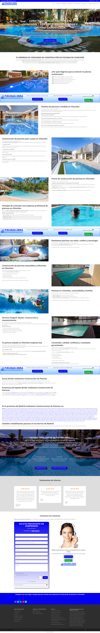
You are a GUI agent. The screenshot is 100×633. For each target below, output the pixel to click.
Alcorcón (26, 408)
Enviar (45, 577)
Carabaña (58, 409)
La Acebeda (16, 413)
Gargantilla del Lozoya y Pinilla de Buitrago (46, 412)
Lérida (37, 393)
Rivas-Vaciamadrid (16, 417)
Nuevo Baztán (82, 414)
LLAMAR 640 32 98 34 (41, 468)
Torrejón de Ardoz (63, 418)
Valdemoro (47, 419)
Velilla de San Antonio (85, 419)
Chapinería (84, 409)
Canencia (55, 409)
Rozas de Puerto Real (43, 417)
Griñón (62, 412)
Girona (6, 393)
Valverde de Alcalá (78, 419)
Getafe (59, 412)
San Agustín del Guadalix (51, 417)
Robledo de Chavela (30, 417)
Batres (64, 408)
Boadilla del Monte (89, 408)
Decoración (84, 3)
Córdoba (54, 392)
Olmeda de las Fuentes (89, 414)
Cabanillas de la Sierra (28, 409)
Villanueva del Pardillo (49, 420)
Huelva (20, 393)
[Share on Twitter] (18, 602)
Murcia (48, 393)
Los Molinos (50, 413)
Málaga (45, 393)
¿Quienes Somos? (18, 610)
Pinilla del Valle (46, 415)
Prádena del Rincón (75, 415)
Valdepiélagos (60, 419)
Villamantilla (26, 420)
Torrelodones (89, 418)
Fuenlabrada (8, 412)
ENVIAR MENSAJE (37, 99)
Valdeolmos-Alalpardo (53, 419)
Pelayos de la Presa (25, 415)
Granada (9, 393)
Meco (92, 413)
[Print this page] (26, 602)
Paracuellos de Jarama (8, 415)
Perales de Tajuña (32, 415)
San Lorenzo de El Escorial (70, 417)
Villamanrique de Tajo (16, 420)
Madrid (42, 393)
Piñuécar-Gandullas (55, 415)
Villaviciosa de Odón (70, 420)
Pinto (50, 415)
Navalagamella (56, 414)
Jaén (26, 393)
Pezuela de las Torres (39, 415)
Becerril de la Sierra (68, 408)
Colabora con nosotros (19, 615)
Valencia (40, 395)
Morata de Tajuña (37, 414)
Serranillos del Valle (27, 418)
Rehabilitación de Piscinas (56, 612)
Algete (36, 408)
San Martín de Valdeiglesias (88, 417)
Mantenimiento (77, 3)
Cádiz (40, 392)
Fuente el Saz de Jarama (15, 412)
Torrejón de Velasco (78, 418)
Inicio (53, 3)
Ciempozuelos (92, 409)
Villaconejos (6, 420)
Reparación (70, 3)
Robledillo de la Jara (23, 417)
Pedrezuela (20, 415)
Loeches (46, 413)
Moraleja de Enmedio (25, 414)
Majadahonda (81, 413)
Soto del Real (44, 418)
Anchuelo (45, 408)
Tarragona (23, 395)
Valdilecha (73, 419)
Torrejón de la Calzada (71, 418)
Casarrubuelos (63, 409)
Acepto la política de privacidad (21, 574)
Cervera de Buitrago (77, 409)
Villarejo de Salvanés (63, 420)
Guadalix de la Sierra (67, 412)
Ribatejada (11, 417)
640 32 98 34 (63, 99)
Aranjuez (49, 408)
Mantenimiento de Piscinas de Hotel (58, 624)
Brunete (10, 409)
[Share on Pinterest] (23, 602)
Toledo (37, 395)
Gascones (56, 412)
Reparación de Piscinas (56, 614)
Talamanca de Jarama (50, 418)
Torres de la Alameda (8, 419)
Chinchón (87, 409)
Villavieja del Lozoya (77, 420)
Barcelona (31, 392)
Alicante (12, 392)
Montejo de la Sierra (17, 414)
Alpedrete (39, 408)
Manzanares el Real (87, 413)
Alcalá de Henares (17, 408)
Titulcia (58, 418)
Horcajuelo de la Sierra (90, 412)
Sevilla (18, 395)
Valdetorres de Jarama (67, 419)
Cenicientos (68, 409)
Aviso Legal (17, 612)
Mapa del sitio (17, 621)
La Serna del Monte (30, 413)
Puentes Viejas (88, 415)
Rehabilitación (64, 3)
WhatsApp (87, 100)
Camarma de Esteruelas (44, 409)
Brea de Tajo (7, 409)
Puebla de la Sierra (82, 415)
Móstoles (42, 414)
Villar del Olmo (56, 420)
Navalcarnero (61, 414)
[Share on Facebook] (15, 602)
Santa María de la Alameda (15, 418)
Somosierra (39, 418)
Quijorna (92, 415)
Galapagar (28, 412)
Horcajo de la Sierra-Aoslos (81, 412)
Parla (14, 415)
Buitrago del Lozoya (15, 409)
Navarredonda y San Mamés (69, 414)
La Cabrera (20, 413)
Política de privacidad (18, 617)
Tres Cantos (15, 419)
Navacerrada (46, 414)
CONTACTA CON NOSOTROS (59, 468)
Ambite (42, 408)
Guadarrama (73, 412)
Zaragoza (53, 395)
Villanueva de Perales (41, 420)
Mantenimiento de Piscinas (56, 622)
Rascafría (3, 417)
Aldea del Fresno (31, 408)
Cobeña (96, 409)
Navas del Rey (77, 414)
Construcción (58, 3)
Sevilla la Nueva (34, 418)
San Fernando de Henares (60, 417)
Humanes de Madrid (10, 413)
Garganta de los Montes (35, 412)
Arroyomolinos (59, 408)
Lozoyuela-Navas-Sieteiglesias (69, 413)
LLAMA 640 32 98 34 (50, 40)
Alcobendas (23, 408)
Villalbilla (10, 420)
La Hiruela (24, 413)
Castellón (46, 392)
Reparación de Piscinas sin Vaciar (57, 617)
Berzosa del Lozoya (82, 408)
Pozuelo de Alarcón (62, 415)
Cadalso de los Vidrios (36, 409)
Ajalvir (6, 408)
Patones (16, 415)
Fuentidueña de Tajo (22, 412)
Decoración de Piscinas (56, 615)
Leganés (43, 413)
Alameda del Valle (11, 408)
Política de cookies (18, 619)
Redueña (7, 417)
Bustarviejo (21, 409)
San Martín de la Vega (79, 417)
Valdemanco (33, 419)
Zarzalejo (83, 420)
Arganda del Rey (54, 408)
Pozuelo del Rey (68, 415)
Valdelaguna (28, 419)
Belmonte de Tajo (76, 408)
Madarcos (76, 413)
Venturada (91, 419)
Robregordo (37, 417)
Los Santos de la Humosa (56, 413)
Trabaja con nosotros (92, 3)
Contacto (16, 614)
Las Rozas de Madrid (37, 413)
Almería (15, 392)
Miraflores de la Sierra (10, 414)
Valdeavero (24, 419)
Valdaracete (19, 419)
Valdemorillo (43, 419)
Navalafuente (51, 414)
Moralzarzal (32, 414)
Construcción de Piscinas (56, 610)
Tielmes (55, 418)
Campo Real (51, 409)
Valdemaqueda (37, 419)
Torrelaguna (84, 418)
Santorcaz (22, 418)
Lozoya (62, 413)
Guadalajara (13, 393)
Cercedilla (72, 409)
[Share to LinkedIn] (21, 602)
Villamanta (22, 420)
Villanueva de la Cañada (33, 420)
